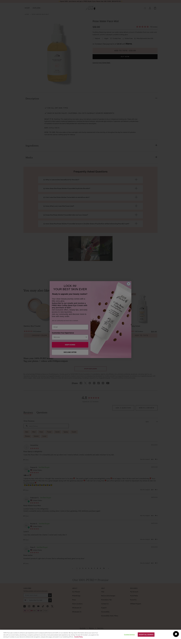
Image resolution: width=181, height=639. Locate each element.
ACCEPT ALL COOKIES (146, 634)
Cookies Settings (129, 634)
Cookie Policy (78, 637)
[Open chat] (176, 634)
